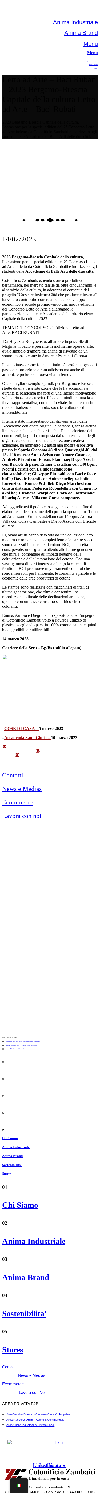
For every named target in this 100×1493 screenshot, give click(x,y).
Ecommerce (17, 802)
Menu (90, 43)
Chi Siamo (10, 1138)
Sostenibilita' (12, 1165)
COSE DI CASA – (21, 728)
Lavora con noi (21, 815)
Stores (6, 1174)
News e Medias (22, 788)
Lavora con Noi (32, 1392)
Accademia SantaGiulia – (27, 737)
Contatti (12, 775)
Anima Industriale (75, 22)
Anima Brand (81, 33)
